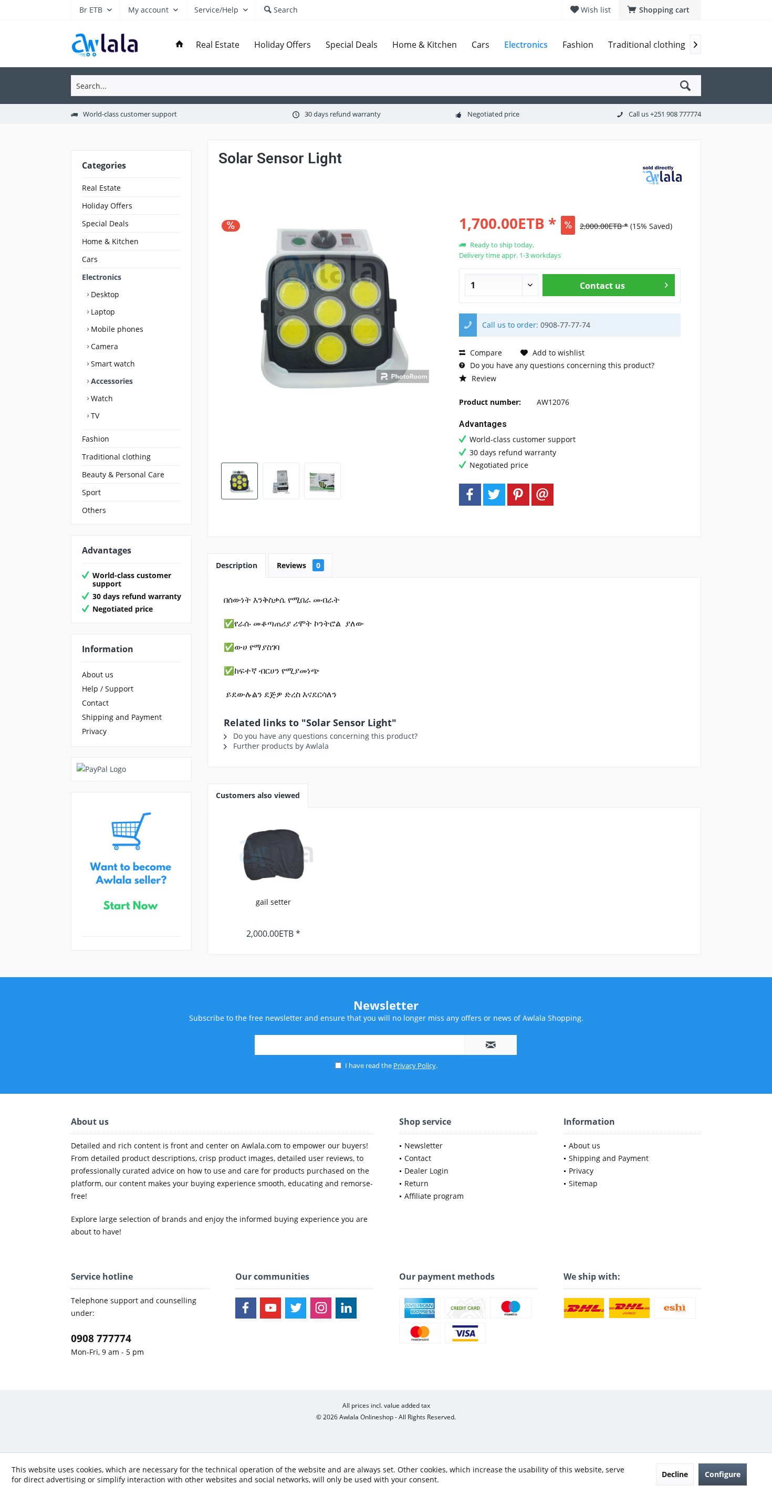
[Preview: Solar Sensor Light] (239, 481)
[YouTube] (270, 1308)
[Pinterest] (518, 495)
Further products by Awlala (280, 746)
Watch (101, 398)
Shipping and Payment (122, 717)
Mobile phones (116, 329)
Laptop (102, 312)
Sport (91, 492)
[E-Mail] (542, 495)
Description (236, 565)
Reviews (298, 565)
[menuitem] (660, 10)
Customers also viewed (258, 795)
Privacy (94, 731)
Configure (722, 1474)
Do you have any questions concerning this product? (561, 365)
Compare (485, 353)
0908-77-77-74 (565, 325)
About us (97, 674)
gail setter (273, 902)
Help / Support (107, 689)
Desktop (104, 294)
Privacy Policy (414, 1065)
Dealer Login (426, 1171)
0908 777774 (101, 1338)
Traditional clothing (116, 457)
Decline (675, 1474)
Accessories (111, 381)
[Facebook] (470, 495)
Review (483, 378)
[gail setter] (273, 855)
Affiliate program (434, 1196)
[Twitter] (494, 495)
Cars (90, 259)
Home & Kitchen (110, 241)
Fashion (95, 439)
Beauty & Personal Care (123, 474)
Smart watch (112, 364)
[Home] (180, 45)
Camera (103, 346)
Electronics (101, 277)
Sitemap (583, 1183)
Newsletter (423, 1145)
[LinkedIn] (346, 1308)
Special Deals (105, 223)
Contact (95, 703)
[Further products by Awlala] (664, 177)
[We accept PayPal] (131, 769)
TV (94, 416)
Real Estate (101, 188)
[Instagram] (320, 1308)
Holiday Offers (107, 206)
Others (94, 510)
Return (416, 1183)
